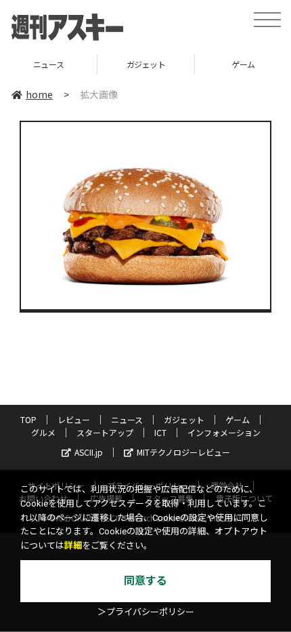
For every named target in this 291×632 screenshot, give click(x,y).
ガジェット (109, 64)
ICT (160, 432)
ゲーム (207, 64)
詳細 (73, 545)
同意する (145, 580)
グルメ (43, 432)
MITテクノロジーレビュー (183, 452)
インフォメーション (224, 432)
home (39, 94)
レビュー (74, 419)
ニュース (127, 419)
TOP (28, 419)
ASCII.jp (88, 452)
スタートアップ (104, 432)
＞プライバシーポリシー (145, 612)
